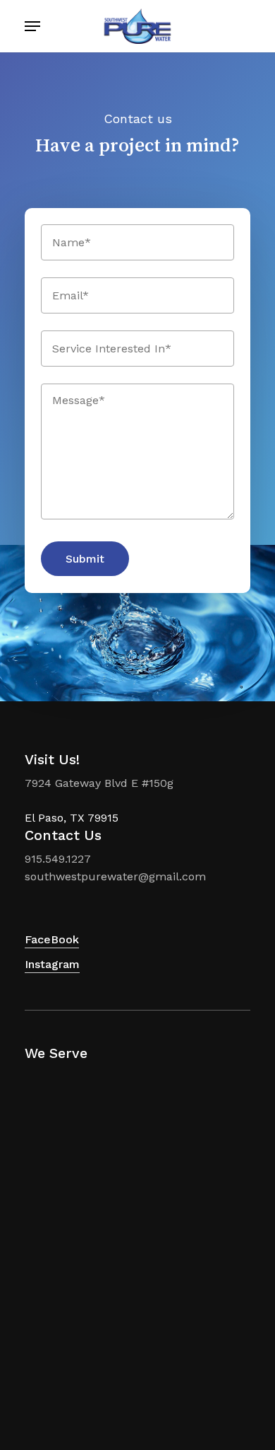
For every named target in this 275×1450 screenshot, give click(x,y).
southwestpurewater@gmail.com (115, 876)
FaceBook (52, 939)
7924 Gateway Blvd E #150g (99, 783)
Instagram (52, 964)
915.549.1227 (58, 858)
